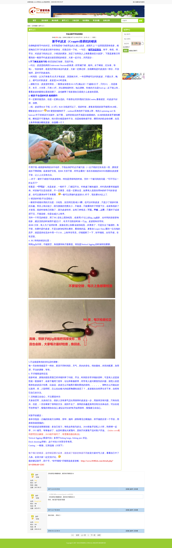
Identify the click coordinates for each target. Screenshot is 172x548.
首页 (34, 20)
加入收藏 (136, 2)
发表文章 (106, 20)
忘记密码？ (126, 47)
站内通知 (86, 20)
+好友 (37, 477)
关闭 (93, 37)
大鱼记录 (75, 20)
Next (140, 11)
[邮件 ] (132, 489)
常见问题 (96, 20)
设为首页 (142, 2)
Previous (55, 11)
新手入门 (65, 20)
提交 (125, 50)
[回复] (128, 489)
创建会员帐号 (133, 50)
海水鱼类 (55, 20)
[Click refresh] (136, 44)
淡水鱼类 (44, 20)
